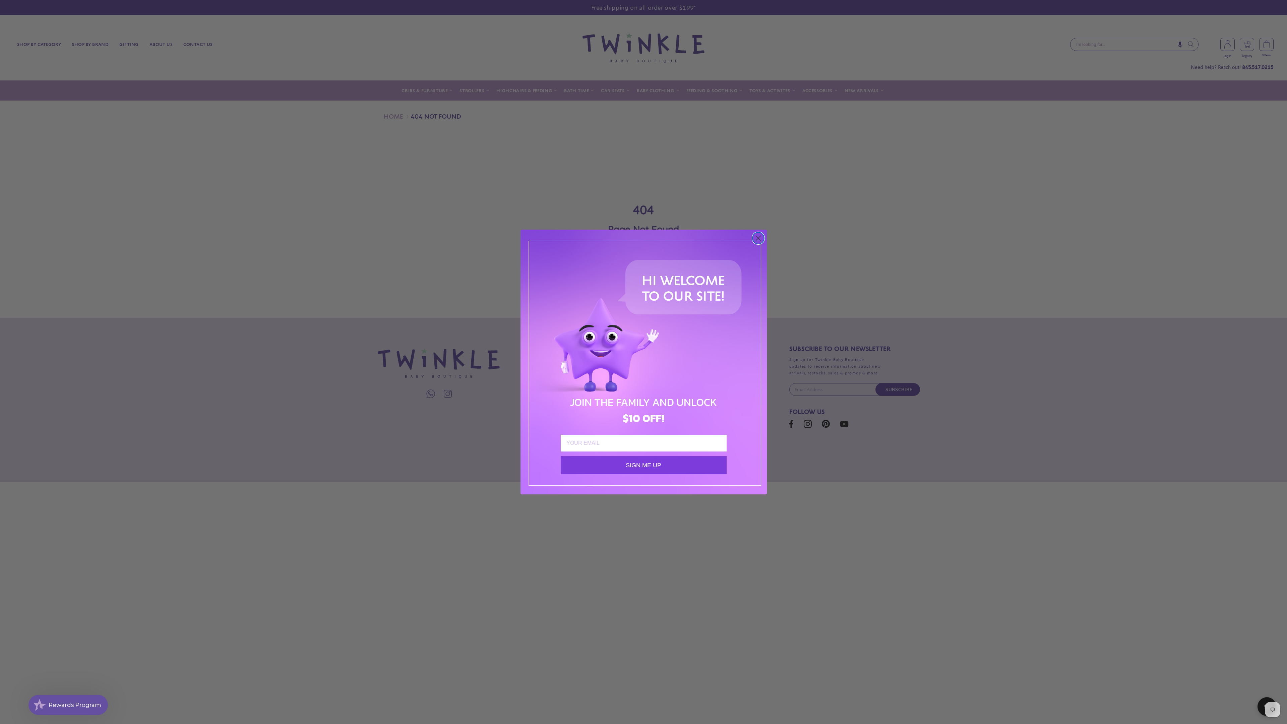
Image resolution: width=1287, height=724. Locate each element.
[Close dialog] (758, 238)
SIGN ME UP (643, 465)
